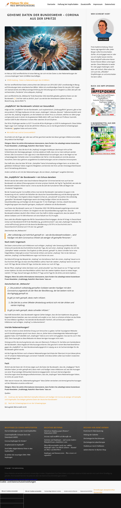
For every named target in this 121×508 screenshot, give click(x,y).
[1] (15, 98)
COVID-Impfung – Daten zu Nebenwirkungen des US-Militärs (28, 80)
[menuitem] (51, 4)
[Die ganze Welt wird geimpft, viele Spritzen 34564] (43, 48)
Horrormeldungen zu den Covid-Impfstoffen (20, 431)
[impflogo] (20, 4)
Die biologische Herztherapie (94, 438)
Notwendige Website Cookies (52, 491)
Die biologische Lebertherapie (94, 442)
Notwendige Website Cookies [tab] (10, 496)
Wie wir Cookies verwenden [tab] (10, 491)
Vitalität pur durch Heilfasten (94, 446)
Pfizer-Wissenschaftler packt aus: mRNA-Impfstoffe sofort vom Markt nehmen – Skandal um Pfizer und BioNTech (60, 447)
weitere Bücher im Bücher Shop (95, 450)
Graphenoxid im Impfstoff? (14, 445)
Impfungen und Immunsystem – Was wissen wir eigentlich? (60, 454)
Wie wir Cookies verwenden (33, 491)
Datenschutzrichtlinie (86, 491)
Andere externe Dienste (70, 491)
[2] (13, 128)
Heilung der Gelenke (91, 435)
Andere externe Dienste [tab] (8, 501)
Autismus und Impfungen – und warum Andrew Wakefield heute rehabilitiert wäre (60, 441)
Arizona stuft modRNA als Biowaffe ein (57, 436)
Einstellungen (32, 480)
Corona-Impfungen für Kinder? (15, 441)
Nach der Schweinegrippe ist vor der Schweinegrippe (26, 403)
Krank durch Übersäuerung (93, 431)
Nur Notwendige (22, 480)
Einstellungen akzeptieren (103, 490)
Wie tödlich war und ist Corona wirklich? (21, 132)
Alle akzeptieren (10, 480)
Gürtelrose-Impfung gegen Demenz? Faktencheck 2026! (56, 432)
